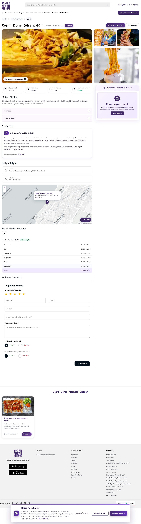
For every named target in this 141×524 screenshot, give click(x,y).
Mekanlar (8, 13)
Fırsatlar (47, 13)
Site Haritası (110, 492)
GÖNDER (83, 363)
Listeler (73, 466)
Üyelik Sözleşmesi (112, 469)
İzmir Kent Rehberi (77, 475)
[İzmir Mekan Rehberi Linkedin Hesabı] (25, 503)
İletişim (73, 478)
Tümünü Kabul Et (118, 513)
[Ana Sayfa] (3, 13)
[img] (47, 204)
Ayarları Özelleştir (82, 513)
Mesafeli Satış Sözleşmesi (114, 487)
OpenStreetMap (83, 223)
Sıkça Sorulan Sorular (113, 489)
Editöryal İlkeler (111, 454)
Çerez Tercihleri (111, 495)
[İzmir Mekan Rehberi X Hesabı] (17, 503)
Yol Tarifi (87, 219)
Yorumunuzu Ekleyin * (12, 323)
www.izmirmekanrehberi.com (45, 454)
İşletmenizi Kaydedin (130, 13)
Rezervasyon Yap (117, 25)
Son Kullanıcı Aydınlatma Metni (116, 478)
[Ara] (107, 5)
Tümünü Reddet (100, 513)
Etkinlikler (29, 13)
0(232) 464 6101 (14, 179)
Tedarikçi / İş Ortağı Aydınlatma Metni (118, 484)
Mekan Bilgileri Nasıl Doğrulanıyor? (117, 463)
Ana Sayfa (74, 454)
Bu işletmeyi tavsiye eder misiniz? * (17, 352)
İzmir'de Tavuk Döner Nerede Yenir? (16, 419)
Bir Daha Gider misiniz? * (13, 341)
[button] (47, 111)
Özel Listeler (38, 13)
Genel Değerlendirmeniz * (13, 290)
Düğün (21, 13)
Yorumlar (133, 25)
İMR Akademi (63, 13)
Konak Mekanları (17, 19)
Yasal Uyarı (110, 460)
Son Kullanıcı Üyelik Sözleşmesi (116, 481)
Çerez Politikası (111, 472)
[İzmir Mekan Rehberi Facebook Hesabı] (13, 503)
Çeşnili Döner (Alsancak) (21, 25)
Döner (29, 19)
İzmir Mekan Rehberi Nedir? (115, 475)
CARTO (90, 223)
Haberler (55, 13)
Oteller (15, 13)
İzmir (4, 19)
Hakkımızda (110, 457)
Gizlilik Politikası (111, 466)
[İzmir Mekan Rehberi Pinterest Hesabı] (29, 503)
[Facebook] (4, 233)
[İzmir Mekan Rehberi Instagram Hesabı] (21, 503)
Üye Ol (123, 5)
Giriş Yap (134, 5)
